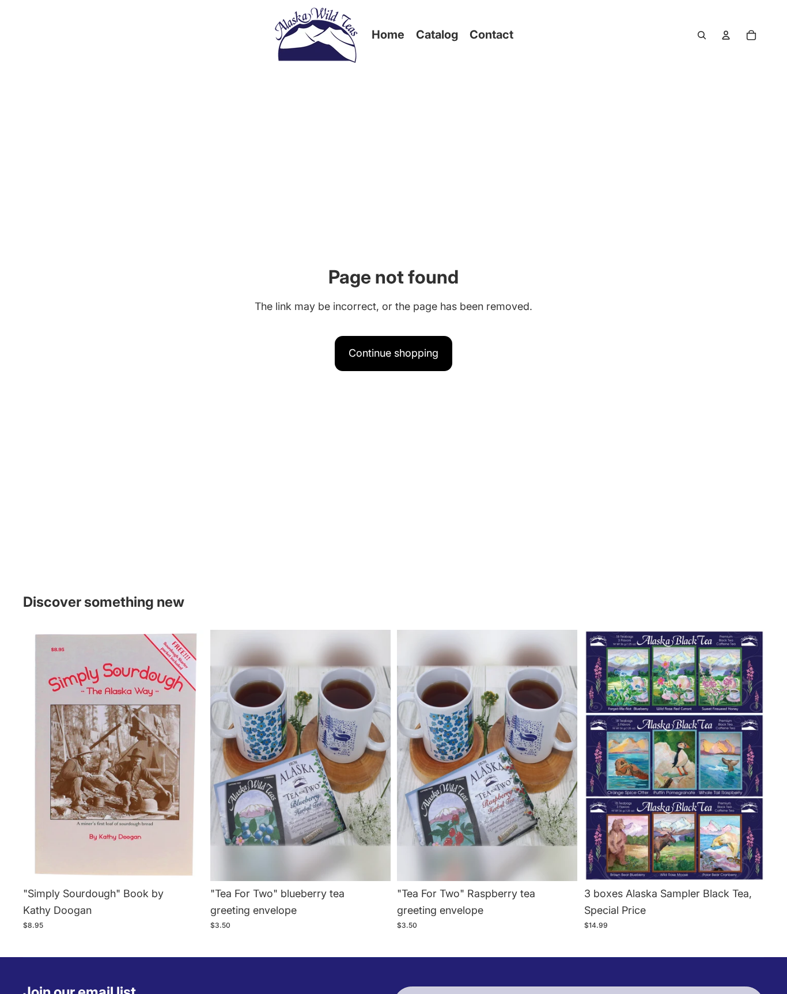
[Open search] (701, 35)
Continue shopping (393, 353)
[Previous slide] (40, 755)
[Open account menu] (726, 35)
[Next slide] (186, 755)
